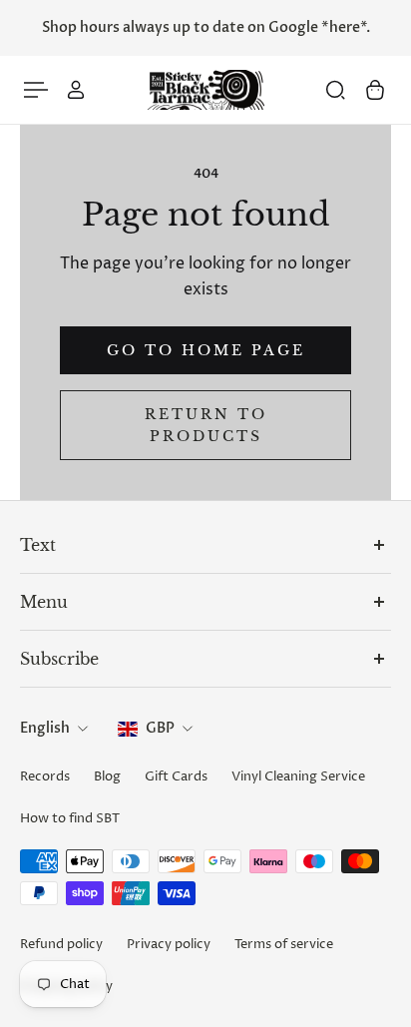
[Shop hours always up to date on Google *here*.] (205, 28)
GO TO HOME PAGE (206, 350)
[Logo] (205, 90)
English (45, 728)
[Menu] (36, 90)
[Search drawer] (335, 90)
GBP (160, 728)
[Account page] (76, 90)
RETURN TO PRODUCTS (206, 425)
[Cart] (375, 90)
